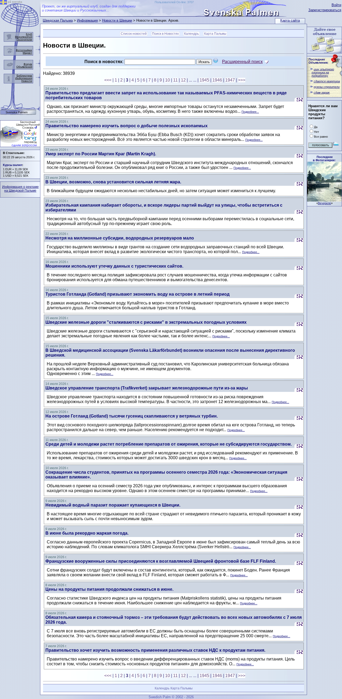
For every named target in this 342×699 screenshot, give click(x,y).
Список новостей (134, 34)
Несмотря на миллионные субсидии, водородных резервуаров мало (119, 238)
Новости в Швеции (117, 20)
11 (175, 80)
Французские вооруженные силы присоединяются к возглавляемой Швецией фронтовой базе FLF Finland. (160, 561)
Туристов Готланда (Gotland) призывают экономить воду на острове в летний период (137, 294)
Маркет (27, 52)
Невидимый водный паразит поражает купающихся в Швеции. (112, 505)
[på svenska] (3, 3)
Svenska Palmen (17, 112)
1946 (217, 80)
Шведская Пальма (58, 20)
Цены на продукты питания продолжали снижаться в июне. (109, 589)
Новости (26, 80)
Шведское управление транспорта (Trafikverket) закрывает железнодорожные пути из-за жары (146, 388)
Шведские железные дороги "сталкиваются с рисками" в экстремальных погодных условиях (146, 322)
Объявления (24, 66)
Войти (336, 5)
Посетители (24, 39)
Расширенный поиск (242, 61)
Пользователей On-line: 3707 (174, 2)
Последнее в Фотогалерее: (324, 158)
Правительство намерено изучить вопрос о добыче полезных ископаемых (126, 125)
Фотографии (24, 50)
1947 (230, 80)
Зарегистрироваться (324, 10)
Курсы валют (12, 165)
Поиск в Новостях (165, 34)
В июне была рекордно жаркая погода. (87, 533)
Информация (87, 20)
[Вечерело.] (324, 200)
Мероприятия (23, 36)
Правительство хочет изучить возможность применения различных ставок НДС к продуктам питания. (155, 650)
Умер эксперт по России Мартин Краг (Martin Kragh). (100, 154)
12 (183, 80)
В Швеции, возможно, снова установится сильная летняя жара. (113, 182)
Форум (28, 64)
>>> (241, 80)
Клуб (29, 34)
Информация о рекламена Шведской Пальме (20, 188)
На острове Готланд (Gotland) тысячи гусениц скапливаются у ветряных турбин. (131, 416)
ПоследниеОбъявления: (318, 61)
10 (167, 80)
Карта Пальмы (215, 34)
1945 (204, 80)
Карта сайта (290, 20)
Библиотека (24, 75)
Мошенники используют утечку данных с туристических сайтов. (114, 266)
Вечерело (324, 203)
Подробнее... (250, 111)
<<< (107, 80)
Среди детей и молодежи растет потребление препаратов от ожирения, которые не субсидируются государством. (168, 444)
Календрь (191, 34)
